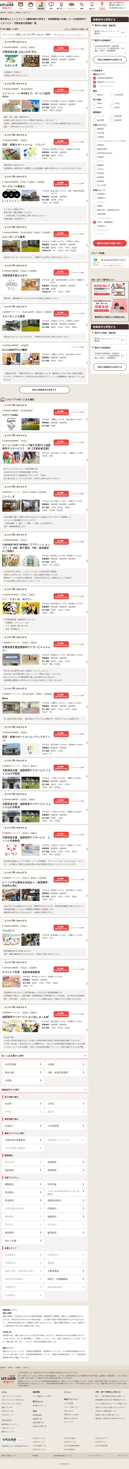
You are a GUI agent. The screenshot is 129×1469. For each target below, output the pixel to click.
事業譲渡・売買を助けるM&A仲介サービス (110, 1418)
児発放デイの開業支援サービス (106, 1411)
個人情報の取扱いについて (63, 1456)
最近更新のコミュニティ (10, 1424)
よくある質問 (68, 1403)
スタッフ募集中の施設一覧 (76, 29)
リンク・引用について (71, 1407)
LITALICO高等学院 (101, 1446)
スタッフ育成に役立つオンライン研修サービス (111, 1403)
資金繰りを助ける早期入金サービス (107, 1415)
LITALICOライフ (100, 1442)
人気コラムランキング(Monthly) (12, 1400)
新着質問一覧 (37, 1419)
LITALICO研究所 (69, 1449)
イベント (67, 1392)
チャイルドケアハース (112, 259)
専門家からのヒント (39, 1406)
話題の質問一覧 (38, 1422)
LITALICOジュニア (39, 1442)
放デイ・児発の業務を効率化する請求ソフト (110, 1396)
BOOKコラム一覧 (7, 1411)
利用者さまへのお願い (71, 1414)
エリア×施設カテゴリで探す (42, 1396)
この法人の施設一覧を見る (111, 265)
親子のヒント (38, 1401)
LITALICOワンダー (70, 1442)
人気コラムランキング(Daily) (11, 1403)
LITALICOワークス (39, 1438)
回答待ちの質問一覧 (39, 1426)
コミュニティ (7, 1420)
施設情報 (36, 1392)
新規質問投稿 (37, 1415)
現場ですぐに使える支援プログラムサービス (110, 1407)
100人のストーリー (8, 1415)
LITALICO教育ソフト (40, 1446)
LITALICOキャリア (101, 1438)
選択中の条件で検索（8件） (110, 243)
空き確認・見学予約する (61, 49)
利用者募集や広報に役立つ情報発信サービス (110, 1400)
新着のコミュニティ (8, 1432)
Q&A (35, 1411)
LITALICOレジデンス (40, 1449)
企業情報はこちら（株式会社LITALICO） (15, 1446)
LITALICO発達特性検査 (71, 1446)
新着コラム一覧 (7, 1407)
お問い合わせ (68, 1411)
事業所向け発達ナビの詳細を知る (110, 317)
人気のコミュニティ (8, 1428)
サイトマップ (68, 1422)
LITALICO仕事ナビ (70, 1438)
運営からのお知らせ (71, 1418)
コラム (4, 1392)
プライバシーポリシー (95, 1456)
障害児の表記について (9, 1456)
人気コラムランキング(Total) (11, 1396)
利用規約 (35, 1456)
